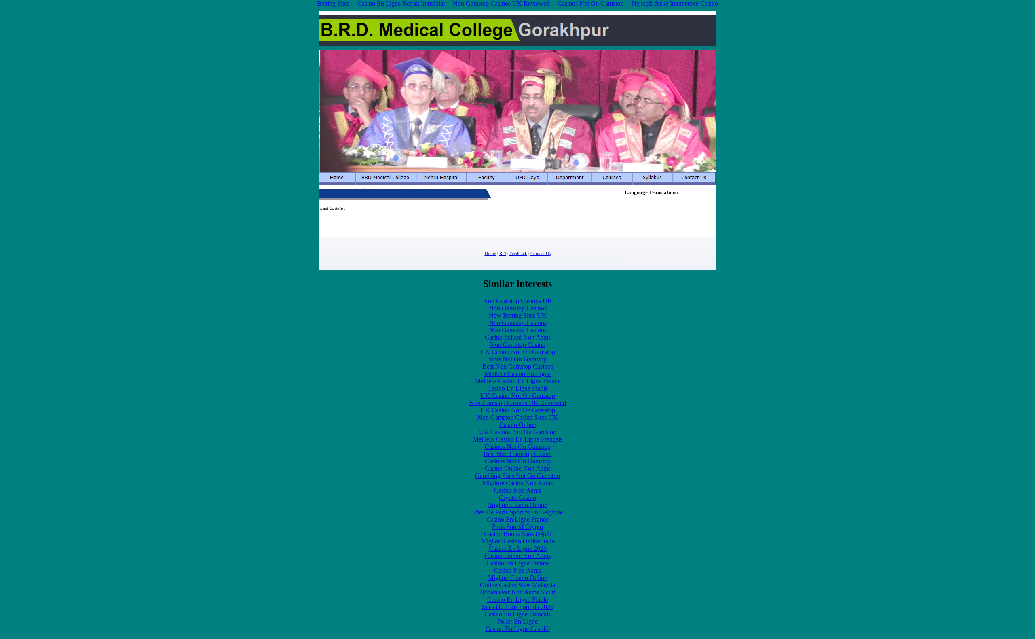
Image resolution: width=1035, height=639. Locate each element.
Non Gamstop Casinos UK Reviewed (517, 402)
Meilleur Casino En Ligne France (517, 381)
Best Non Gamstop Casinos (517, 366)
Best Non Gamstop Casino (518, 453)
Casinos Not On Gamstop (518, 446)
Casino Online (517, 424)
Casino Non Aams (517, 490)
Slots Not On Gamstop (517, 359)
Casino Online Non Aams (518, 468)
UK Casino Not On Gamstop (517, 351)
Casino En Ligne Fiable (517, 388)
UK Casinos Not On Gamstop (517, 432)
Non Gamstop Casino (517, 344)
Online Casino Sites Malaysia (517, 585)
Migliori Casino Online (517, 504)
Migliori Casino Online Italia (517, 541)
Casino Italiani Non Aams (518, 337)
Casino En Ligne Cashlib (518, 628)
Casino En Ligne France (517, 519)
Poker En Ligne (517, 621)
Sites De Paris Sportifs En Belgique (517, 512)
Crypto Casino (517, 497)
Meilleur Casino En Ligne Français (517, 439)
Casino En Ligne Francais (517, 614)
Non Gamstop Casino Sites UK (517, 417)
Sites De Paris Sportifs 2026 (517, 606)
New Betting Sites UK (518, 315)
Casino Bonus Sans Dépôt (517, 534)
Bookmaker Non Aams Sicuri (518, 592)
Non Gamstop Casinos (518, 308)
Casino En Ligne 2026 (518, 548)
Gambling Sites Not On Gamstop (517, 475)
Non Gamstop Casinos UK (517, 300)
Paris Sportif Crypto (517, 526)
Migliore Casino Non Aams (517, 483)
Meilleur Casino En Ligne (517, 373)
